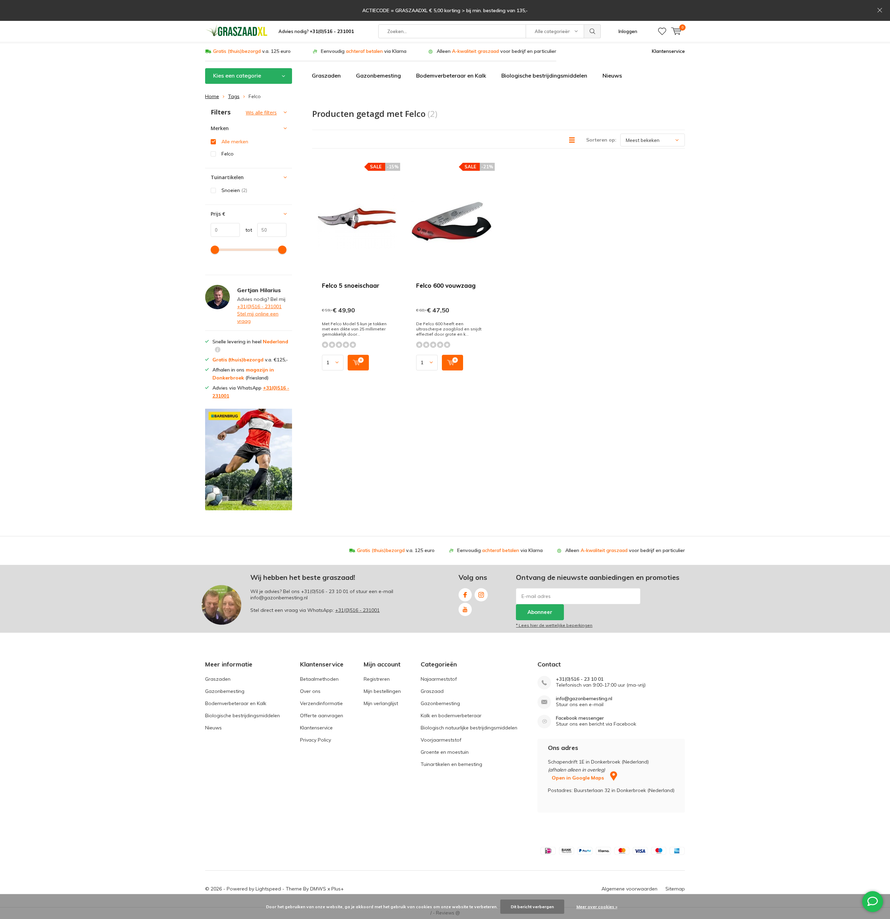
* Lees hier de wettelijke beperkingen (554, 625)
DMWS (318, 889)
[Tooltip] (217, 350)
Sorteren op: (601, 140)
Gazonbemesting (378, 75)
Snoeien (234, 190)
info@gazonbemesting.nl (584, 699)
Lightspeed (268, 889)
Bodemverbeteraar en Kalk (451, 75)
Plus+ (337, 889)
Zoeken (592, 31)
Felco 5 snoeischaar (350, 285)
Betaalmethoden (319, 679)
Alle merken (234, 141)
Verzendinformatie (321, 703)
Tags (234, 96)
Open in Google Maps (578, 778)
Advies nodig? (316, 31)
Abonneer (539, 612)
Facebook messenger (580, 718)
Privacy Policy (315, 740)
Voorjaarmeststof (441, 740)
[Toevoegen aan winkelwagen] (358, 362)
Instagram (481, 594)
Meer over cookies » (596, 906)
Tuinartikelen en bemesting (451, 764)
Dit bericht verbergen (532, 906)
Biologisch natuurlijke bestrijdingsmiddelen (469, 728)
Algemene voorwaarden (629, 889)
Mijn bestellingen (382, 691)
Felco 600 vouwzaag (446, 285)
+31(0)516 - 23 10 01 (324, 591)
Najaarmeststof (439, 679)
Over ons (310, 691)
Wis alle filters (261, 112)
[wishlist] (662, 31)
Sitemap (675, 889)
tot (246, 230)
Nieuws (612, 75)
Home (212, 96)
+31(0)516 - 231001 (259, 306)
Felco (227, 154)
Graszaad (432, 691)
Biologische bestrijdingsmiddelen (544, 75)
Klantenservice (668, 51)
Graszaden (326, 75)
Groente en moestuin (445, 752)
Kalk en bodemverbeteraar (451, 715)
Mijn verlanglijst (381, 703)
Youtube (465, 609)
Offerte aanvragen (321, 715)
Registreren (377, 679)
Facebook (465, 594)
